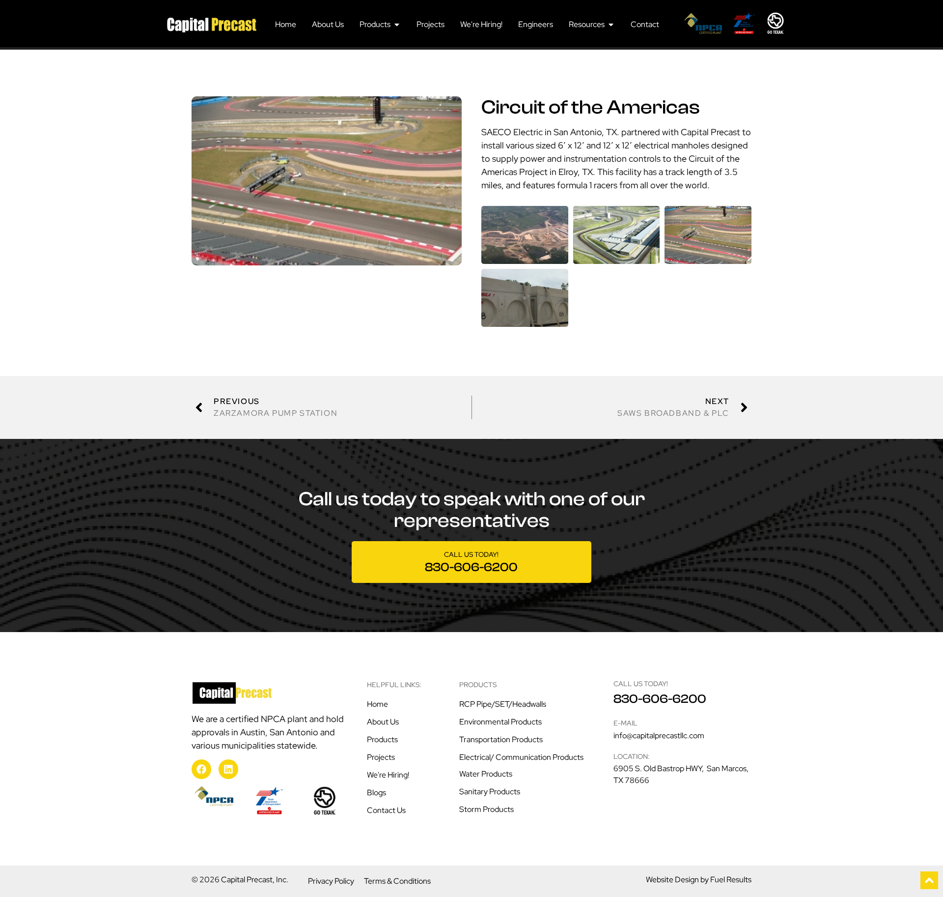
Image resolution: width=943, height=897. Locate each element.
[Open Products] (397, 24)
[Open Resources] (611, 24)
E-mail (625, 723)
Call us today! (471, 554)
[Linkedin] (228, 769)
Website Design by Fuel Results (698, 879)
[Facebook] (201, 769)
